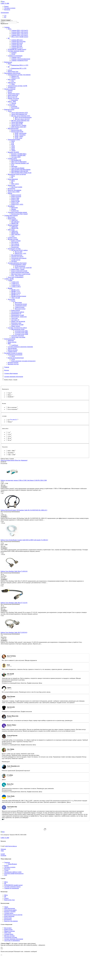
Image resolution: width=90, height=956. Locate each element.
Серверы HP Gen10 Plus (18, 41)
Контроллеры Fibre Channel (19, 214)
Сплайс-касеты (15, 259)
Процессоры (11, 185)
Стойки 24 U (15, 282)
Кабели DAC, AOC (20, 253)
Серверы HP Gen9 (16, 44)
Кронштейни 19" (16, 313)
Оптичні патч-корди (17, 256)
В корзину (4, 486)
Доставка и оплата (9, 8)
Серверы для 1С (16, 57)
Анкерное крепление (17, 335)
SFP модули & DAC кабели (19, 250)
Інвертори (11, 340)
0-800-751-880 (5, 3)
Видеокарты (11, 188)
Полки (13, 301)
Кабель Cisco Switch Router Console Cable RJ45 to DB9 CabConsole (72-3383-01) (24, 540)
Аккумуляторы (12, 348)
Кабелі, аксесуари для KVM (23, 267)
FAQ (5, 875)
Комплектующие (9, 109)
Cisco (12, 236)
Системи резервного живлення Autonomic (20, 346)
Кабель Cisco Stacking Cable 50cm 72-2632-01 (14, 571)
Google (3, 854)
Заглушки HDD (16, 157)
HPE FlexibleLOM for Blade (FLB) (21, 172)
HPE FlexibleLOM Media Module (20, 169)
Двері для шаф (15, 297)
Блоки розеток (15, 310)
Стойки (10, 280)
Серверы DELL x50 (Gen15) (19, 30)
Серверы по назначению (15, 55)
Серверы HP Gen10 (17, 43)
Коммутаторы (12, 218)
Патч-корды (14, 242)
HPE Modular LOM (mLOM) (19, 171)
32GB (13, 147)
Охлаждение (11, 104)
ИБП (9, 343)
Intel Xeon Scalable (16, 187)
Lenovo (10, 70)
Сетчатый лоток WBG (21, 332)
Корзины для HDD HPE (18, 155)
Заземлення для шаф (17, 324)
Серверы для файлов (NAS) (19, 60)
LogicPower (14, 345)
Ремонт (6, 6)
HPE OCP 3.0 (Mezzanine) (18, 161)
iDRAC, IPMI (12, 101)
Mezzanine (14, 166)
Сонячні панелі (12, 351)
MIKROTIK (14, 223)
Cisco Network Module (17, 168)
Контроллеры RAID (17, 131)
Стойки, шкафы (9, 278)
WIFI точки (11, 229)
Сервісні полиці (19, 307)
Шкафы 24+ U (15, 294)
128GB (13, 150)
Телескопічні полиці (21, 304)
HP (9, 38)
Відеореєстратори (13, 362)
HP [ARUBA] (15, 221)
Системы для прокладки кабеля (17, 327)
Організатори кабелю (17, 312)
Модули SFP (18, 252)
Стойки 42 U (15, 283)
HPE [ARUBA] (15, 234)
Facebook (3, 855)
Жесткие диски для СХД (22, 119)
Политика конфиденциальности (13, 873)
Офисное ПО (12, 82)
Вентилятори (15, 108)
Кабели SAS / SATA (17, 204)
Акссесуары (11, 299)
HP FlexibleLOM (16, 160)
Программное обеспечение (12, 73)
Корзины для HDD (13, 152)
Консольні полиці (20, 308)
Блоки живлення (13, 179)
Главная (6, 367)
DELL (9, 29)
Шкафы (10, 288)
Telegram (3, 849)
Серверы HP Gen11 (17, 40)
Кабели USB (15, 199)
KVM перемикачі (20, 266)
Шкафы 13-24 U (16, 293)
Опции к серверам (9, 89)
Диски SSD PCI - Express (18, 125)
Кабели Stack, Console (17, 269)
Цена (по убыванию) (21, 460)
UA (5, 15)
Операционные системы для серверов (19, 74)
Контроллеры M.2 (16, 130)
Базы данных (12, 79)
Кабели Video (15, 198)
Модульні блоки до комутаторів (20, 274)
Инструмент (11, 217)
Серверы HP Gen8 (16, 46)
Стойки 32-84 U (16, 286)
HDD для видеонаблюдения (23, 117)
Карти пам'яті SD (13, 95)
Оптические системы (14, 248)
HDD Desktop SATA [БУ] (18, 127)
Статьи (6, 870)
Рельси (10, 92)
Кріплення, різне (16, 323)
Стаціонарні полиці (21, 305)
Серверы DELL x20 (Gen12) (19, 35)
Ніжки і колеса (15, 326)
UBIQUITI (14, 220)
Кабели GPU (15, 203)
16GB (13, 146)
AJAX (13, 356)
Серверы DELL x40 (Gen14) (19, 32)
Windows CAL (15, 78)
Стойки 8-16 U (15, 285)
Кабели (10, 193)
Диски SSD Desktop (17, 122)
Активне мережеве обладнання (17, 263)
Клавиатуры (15, 210)
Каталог (6, 370)
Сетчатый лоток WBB (21, 334)
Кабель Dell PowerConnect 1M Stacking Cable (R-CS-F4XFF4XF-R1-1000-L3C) (24, 510)
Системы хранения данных (16, 51)
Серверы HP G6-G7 (17, 48)
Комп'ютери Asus (13, 71)
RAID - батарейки (20, 134)
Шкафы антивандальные (18, 296)
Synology (14, 52)
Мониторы (14, 207)
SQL (12, 81)
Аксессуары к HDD (14, 191)
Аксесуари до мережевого (15, 277)
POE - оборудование (17, 275)
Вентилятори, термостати (19, 316)
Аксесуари (14, 318)
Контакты (7, 9)
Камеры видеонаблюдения (16, 357)
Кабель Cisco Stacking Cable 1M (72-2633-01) (14, 632)
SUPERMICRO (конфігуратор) (17, 49)
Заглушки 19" (15, 320)
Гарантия (7, 862)
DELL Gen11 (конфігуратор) (19, 36)
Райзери (10, 90)
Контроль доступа (13, 364)
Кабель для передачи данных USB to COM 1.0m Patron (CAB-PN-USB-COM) (24, 480)
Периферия (11, 206)
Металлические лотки (17, 329)
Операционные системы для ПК (17, 85)
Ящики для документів (18, 321)
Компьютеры (8, 62)
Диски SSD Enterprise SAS (19, 114)
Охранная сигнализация (15, 354)
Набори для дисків (13, 98)
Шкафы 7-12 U (15, 291)
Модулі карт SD (12, 97)
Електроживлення (9, 339)
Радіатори (14, 106)
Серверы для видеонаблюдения (20, 59)
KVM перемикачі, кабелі (18, 264)
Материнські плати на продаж (17, 174)
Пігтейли (14, 261)
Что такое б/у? (13, 419)
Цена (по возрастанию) (8, 460)
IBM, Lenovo (15, 184)
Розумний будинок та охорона (13, 353)
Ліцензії (13, 103)
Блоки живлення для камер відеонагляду (23, 361)
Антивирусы (11, 87)
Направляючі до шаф (17, 315)
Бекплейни (14, 100)
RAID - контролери (20, 133)
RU (5, 17)
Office (13, 84)
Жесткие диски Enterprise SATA (20, 116)
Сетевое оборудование (11, 215)
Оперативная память (14, 139)
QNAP (13, 54)
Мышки (13, 209)
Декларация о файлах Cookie (12, 872)
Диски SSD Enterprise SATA (19, 112)
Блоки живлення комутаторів (20, 272)
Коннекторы (15, 247)
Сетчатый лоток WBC (21, 331)
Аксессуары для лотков (18, 337)
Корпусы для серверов (14, 190)
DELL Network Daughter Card (20, 163)
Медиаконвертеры (16, 255)
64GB (13, 149)
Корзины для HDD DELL (19, 153)
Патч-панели (15, 244)
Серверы (6, 27)
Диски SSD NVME (17, 123)
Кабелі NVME (15, 201)
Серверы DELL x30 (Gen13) (19, 33)
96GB (13, 141)
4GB (12, 142)
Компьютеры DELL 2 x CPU (19, 65)
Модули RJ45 (15, 245)
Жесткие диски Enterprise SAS (20, 120)
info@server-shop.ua (11, 846)
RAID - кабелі (19, 136)
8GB (12, 144)
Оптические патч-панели (18, 258)
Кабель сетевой (15, 240)
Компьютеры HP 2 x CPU (18, 68)
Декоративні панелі (13, 93)
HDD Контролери (13, 128)
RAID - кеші (18, 138)
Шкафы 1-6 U (15, 289)
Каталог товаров (5, 20)
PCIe (12, 165)
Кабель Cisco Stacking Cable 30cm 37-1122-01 (14, 602)
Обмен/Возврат (12, 864)
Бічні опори (18, 302)
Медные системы (13, 239)
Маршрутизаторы (13, 225)
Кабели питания (16, 195)
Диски (10, 111)
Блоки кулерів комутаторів (19, 271)
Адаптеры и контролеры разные (17, 212)
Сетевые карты (12, 158)
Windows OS (15, 76)
